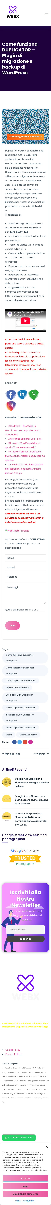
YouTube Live (7, 1068)
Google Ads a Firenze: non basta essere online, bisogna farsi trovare (31, 800)
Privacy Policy (28, 1201)
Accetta (25, 1178)
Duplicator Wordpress (17, 687)
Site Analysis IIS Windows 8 (23, 1068)
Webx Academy (28, 734)
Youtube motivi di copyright (28, 1076)
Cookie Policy (12, 1050)
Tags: (5, 649)
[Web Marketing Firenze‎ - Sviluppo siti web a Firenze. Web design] (12, 12)
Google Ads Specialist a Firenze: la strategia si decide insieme (32, 782)
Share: (5, 742)
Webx (9, 734)
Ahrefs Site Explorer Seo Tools (25, 438)
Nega (25, 1186)
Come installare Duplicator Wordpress (20, 670)
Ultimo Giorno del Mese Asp (20, 1098)
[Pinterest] (30, 742)
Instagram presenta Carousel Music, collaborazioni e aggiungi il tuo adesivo (25, 456)
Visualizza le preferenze (25, 1193)
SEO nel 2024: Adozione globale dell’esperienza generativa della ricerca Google (24, 469)
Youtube (41, 1081)
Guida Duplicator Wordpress (20, 707)
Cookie (18, 1201)
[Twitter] (19, 742)
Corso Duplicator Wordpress (21, 680)
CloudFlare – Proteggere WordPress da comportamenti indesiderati (22, 430)
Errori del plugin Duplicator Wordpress (19, 697)
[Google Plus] (25, 742)
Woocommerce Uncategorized (26, 1081)
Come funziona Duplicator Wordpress (19, 657)
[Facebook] (14, 742)
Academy (14, 136)
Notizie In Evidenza (31, 136)
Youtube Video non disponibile (19, 1072)
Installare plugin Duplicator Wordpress (20, 717)
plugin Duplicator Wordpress (20, 727)
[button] (46, 1146)
